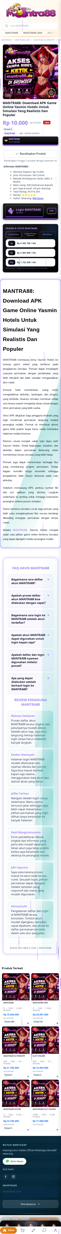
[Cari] (6, 26)
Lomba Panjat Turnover (31, 235)
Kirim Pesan (17, 1161)
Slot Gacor (47, 235)
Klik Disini (38, 198)
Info (51, 211)
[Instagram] (13, 1177)
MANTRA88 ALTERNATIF (44, 40)
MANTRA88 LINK (32, 32)
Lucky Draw (13, 235)
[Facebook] (5, 1177)
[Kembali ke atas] (54, 1211)
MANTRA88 (11, 32)
